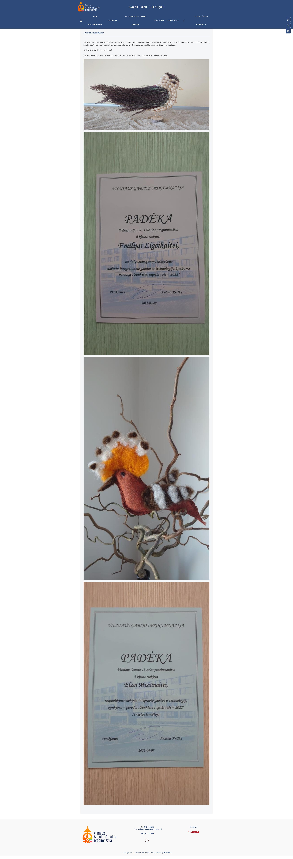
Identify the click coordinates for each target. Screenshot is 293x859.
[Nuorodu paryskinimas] (288, 19)
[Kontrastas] (288, 25)
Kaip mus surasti (147, 834)
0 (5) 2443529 (149, 827)
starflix (168, 853)
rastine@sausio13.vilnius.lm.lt (150, 829)
